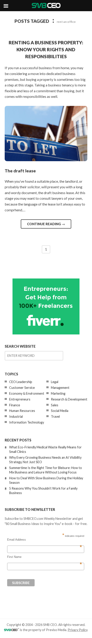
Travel (55, 416)
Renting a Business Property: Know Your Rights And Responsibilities (46, 49)
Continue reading (46, 224)
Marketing (58, 393)
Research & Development (69, 399)
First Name (44, 557)
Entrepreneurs (19, 399)
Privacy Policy (77, 630)
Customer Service (22, 388)
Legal (54, 382)
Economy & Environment (26, 393)
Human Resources (22, 411)
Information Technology (26, 422)
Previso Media (56, 630)
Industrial (16, 416)
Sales (54, 405)
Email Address (44, 539)
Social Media (59, 411)
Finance (14, 405)
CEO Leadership (20, 382)
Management (60, 388)
